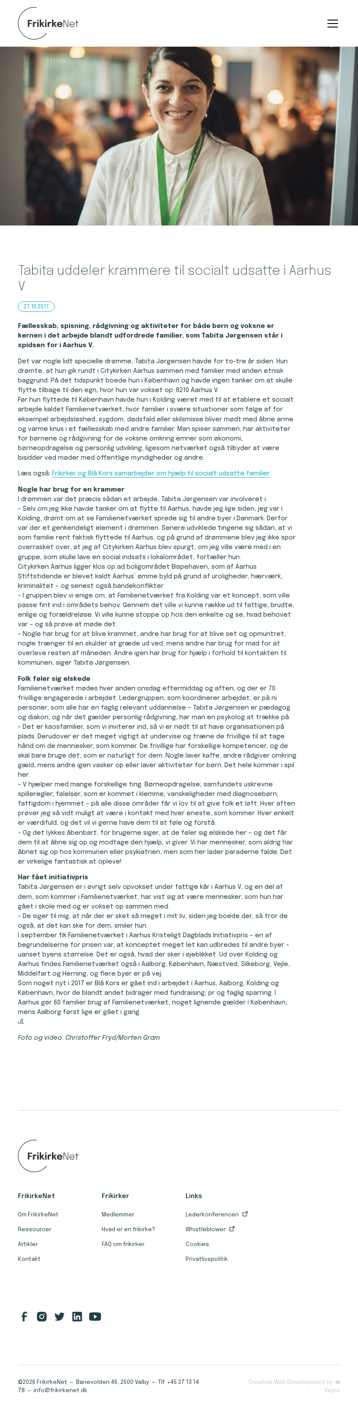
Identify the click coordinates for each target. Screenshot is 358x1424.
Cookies (197, 1244)
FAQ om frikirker (123, 1244)
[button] (331, 23)
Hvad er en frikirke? (128, 1230)
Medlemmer (118, 1215)
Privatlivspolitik (207, 1259)
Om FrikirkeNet (38, 1215)
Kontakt (29, 1259)
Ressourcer (35, 1230)
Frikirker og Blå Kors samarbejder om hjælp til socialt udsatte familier (161, 473)
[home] (48, 23)
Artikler (28, 1244)
